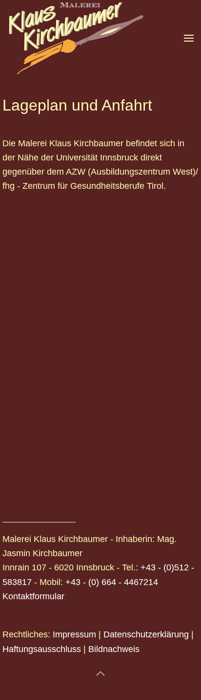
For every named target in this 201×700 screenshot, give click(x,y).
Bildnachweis (114, 649)
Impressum (74, 634)
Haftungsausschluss (41, 649)
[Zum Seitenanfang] (100, 673)
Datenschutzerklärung (146, 634)
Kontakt (17, 596)
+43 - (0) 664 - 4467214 (111, 582)
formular (48, 596)
